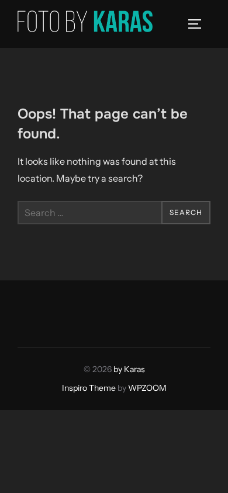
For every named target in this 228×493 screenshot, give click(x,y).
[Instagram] (56, 311)
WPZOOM (147, 388)
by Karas (129, 369)
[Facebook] (30, 311)
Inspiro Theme (89, 388)
